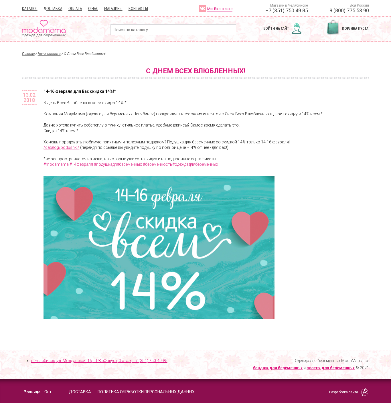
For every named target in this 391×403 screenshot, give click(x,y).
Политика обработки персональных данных (146, 392)
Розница (32, 392)
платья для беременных (331, 368)
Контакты (138, 8)
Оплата (75, 8)
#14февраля (81, 164)
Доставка (53, 8)
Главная (28, 54)
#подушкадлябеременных (118, 164)
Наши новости (49, 54)
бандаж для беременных (278, 368)
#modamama (56, 164)
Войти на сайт (276, 28)
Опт (48, 392)
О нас (93, 8)
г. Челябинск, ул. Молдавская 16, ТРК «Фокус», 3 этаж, (99, 360)
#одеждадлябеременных (195, 164)
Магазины (113, 8)
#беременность (157, 164)
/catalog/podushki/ (61, 147)
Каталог (29, 8)
